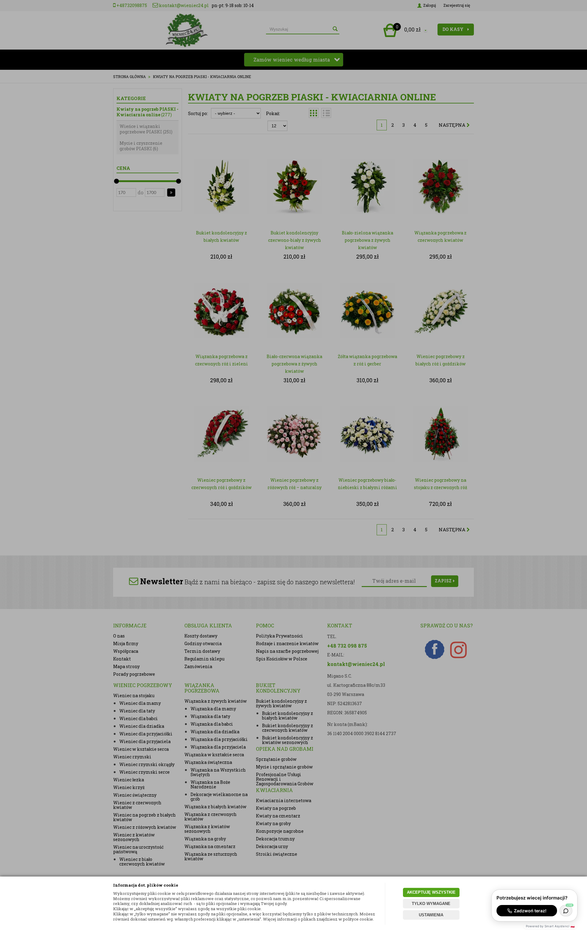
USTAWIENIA (431, 915)
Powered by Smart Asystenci (550, 926)
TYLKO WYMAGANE (431, 903)
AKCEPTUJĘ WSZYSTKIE (431, 892)
